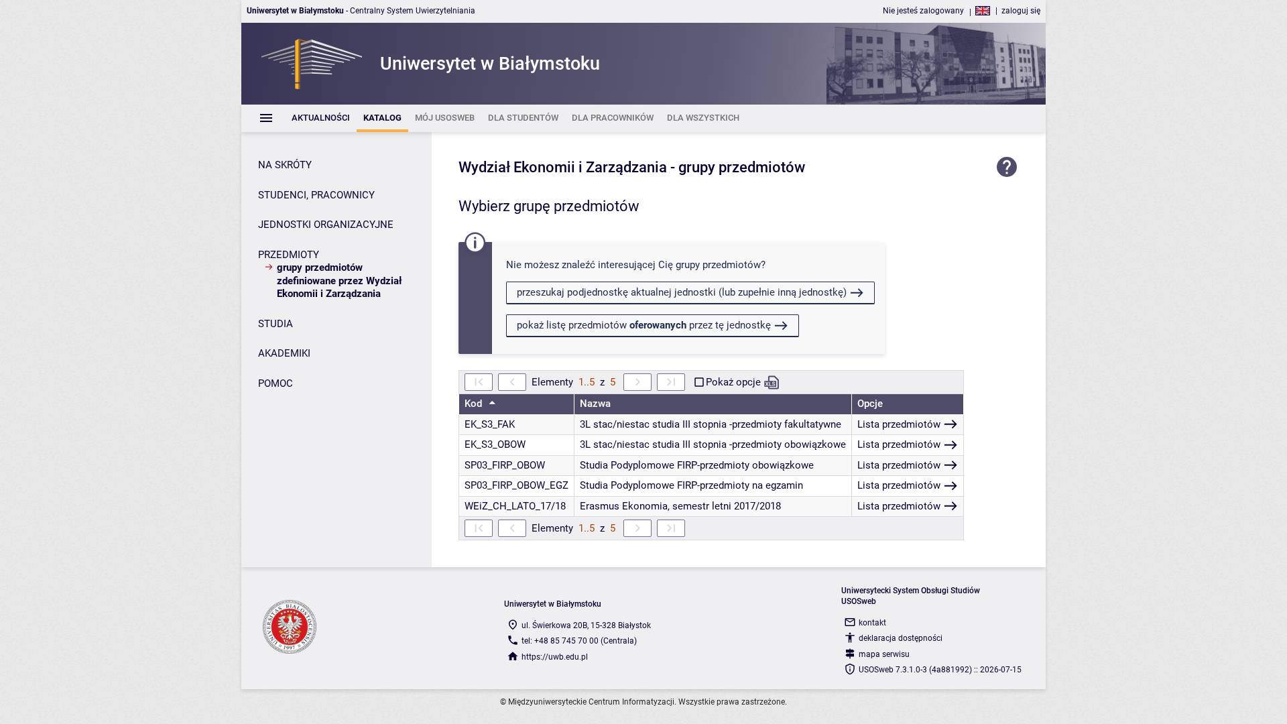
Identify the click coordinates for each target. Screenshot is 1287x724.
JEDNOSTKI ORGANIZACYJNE (325, 225)
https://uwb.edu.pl (555, 657)
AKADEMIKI (284, 353)
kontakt (872, 622)
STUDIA (275, 324)
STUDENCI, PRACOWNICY (316, 195)
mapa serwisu (884, 654)
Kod (475, 404)
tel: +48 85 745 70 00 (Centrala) (579, 641)
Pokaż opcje (733, 382)
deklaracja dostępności (900, 638)
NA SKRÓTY (285, 165)
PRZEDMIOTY (288, 255)
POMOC (275, 383)
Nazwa (595, 404)
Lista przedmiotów (898, 424)
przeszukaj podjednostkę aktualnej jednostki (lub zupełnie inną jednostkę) (682, 292)
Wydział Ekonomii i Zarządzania (562, 167)
